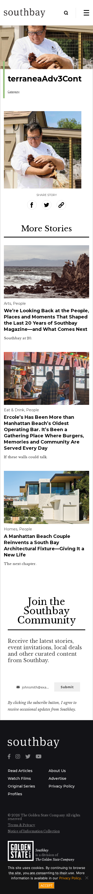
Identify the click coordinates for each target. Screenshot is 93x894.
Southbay (41, 850)
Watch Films (19, 778)
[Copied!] (61, 205)
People (19, 303)
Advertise (57, 778)
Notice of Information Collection (34, 831)
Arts (7, 303)
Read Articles (20, 770)
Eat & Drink (14, 410)
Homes (10, 529)
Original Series (21, 786)
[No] (86, 877)
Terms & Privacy (21, 825)
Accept (46, 885)
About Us (57, 770)
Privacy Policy (62, 786)
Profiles (15, 794)
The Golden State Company (54, 860)
